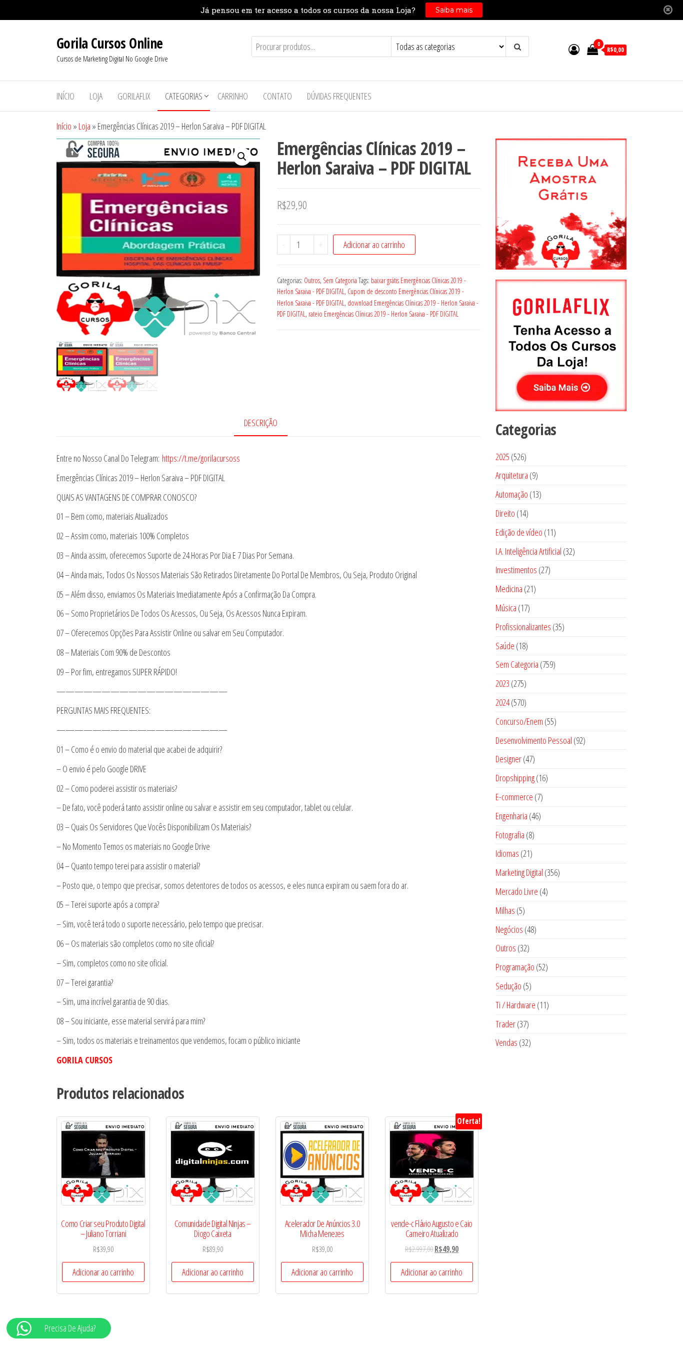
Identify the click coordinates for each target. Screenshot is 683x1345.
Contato (277, 96)
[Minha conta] (574, 49)
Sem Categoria (340, 280)
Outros (312, 280)
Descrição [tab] (261, 423)
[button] (242, 157)
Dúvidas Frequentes (339, 96)
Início (65, 96)
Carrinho (233, 96)
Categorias (183, 96)
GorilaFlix (134, 96)
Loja (96, 96)
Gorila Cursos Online (109, 43)
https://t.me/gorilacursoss (201, 458)
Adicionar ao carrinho (374, 245)
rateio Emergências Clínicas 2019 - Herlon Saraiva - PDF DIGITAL (383, 314)
